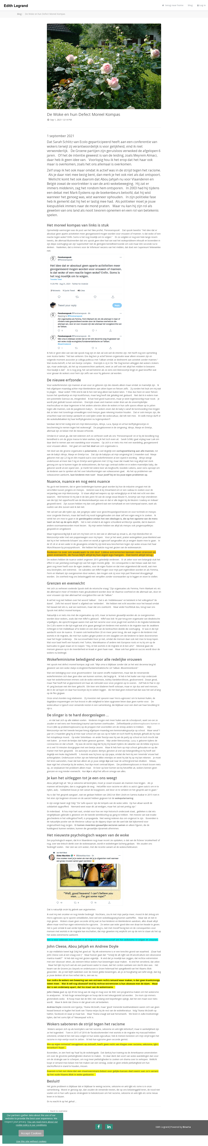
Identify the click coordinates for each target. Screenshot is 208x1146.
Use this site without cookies (31, 1141)
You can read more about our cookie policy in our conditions (37, 1123)
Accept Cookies (31, 1133)
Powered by (180, 1126)
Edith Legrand (162, 1126)
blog (190, 5)
